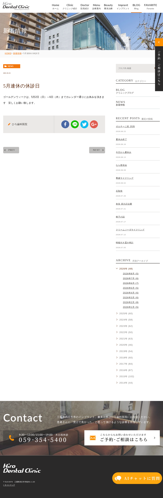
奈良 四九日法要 (124, 204)
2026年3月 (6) (131, 297)
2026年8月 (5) (131, 273)
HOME (8, 53)
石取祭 (119, 191)
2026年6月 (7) (131, 283)
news (10, 66)
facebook (65, 124)
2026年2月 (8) (131, 302)
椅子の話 (120, 217)
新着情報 (17, 53)
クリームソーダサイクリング (130, 230)
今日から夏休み (123, 152)
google (94, 124)
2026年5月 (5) (131, 288)
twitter (84, 124)
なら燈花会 (121, 165)
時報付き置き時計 (124, 242)
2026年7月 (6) (131, 278)
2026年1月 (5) (131, 307)
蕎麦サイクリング (124, 178)
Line (75, 124)
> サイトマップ (9, 485)
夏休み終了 (121, 139)
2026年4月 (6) (131, 292)
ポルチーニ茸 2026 (125, 126)
